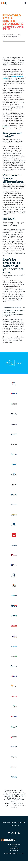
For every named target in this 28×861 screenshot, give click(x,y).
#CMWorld (6, 127)
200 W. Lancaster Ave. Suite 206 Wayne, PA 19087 (14, 846)
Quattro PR (8, 35)
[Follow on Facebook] (15, 832)
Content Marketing (8, 36)
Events (16, 36)
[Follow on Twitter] (12, 832)
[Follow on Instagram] (19, 832)
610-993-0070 (14, 850)
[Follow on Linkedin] (9, 832)
